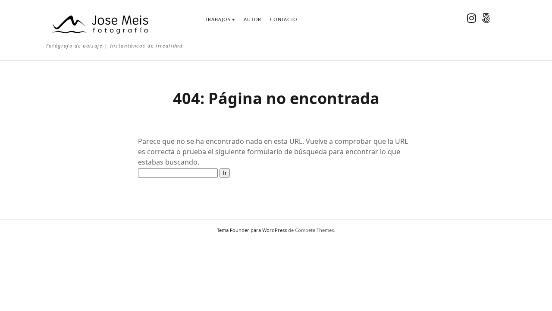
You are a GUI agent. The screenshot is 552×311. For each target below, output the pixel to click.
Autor (252, 19)
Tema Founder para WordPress (252, 230)
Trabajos (218, 19)
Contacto (284, 19)
